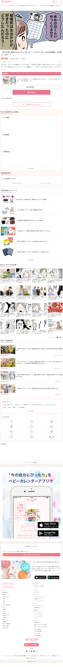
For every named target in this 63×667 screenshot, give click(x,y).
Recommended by (53, 337)
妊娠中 (4, 598)
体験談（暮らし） (15, 58)
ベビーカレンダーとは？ (8, 655)
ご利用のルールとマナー (31, 546)
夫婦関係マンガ (27, 404)
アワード (36, 588)
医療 (14, 407)
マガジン (36, 590)
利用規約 (28, 658)
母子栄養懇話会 (37, 635)
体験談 (4, 609)
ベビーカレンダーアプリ (39, 605)
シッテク (36, 618)
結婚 (23, 58)
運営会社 (16, 655)
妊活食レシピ (6, 617)
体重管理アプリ (37, 607)
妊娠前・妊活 (6, 596)
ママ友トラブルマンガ (51, 404)
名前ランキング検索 (38, 586)
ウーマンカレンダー (38, 614)
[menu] (60, 2)
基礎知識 (5, 594)
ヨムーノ (36, 620)
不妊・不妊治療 (6, 605)
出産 (9, 407)
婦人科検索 (5, 628)
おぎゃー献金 (37, 633)
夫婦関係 (5, 74)
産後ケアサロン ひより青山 (40, 624)
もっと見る (30, 168)
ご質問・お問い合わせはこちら (31, 555)
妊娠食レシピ (6, 615)
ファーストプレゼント (39, 600)
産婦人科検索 (6, 625)
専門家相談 (5, 592)
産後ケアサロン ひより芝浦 (40, 626)
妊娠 (5, 407)
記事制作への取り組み (9, 583)
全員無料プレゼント (38, 598)
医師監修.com (37, 622)
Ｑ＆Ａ (4, 607)
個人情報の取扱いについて (25, 655)
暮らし (12, 5)
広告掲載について (55, 655)
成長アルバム (6, 619)
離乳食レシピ (6, 613)
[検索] (57, 2)
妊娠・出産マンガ (8, 404)
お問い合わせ (33, 658)
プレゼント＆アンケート (39, 596)
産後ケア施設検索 (7, 623)
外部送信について (35, 655)
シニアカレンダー (38, 616)
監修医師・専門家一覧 (9, 587)
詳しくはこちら (56, 574)
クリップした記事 (31, 462)
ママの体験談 (21, 407)
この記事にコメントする (33, 104)
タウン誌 (36, 592)
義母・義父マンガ (38, 404)
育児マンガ (18, 404)
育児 (4, 603)
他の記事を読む (30, 87)
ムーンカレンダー (38, 612)
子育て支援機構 (37, 631)
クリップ (59, 355)
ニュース (7, 5)
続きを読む (31, 92)
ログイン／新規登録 (31, 645)
